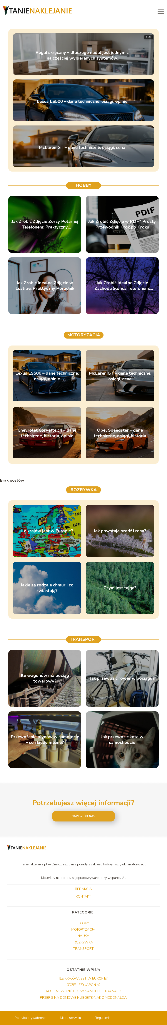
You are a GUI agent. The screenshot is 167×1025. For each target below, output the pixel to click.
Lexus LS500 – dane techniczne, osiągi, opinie (82, 101)
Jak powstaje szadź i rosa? (120, 531)
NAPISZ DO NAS (83, 816)
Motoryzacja (83, 335)
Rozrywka (83, 490)
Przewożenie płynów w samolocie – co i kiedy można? (45, 739)
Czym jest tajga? (120, 588)
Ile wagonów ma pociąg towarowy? (45, 678)
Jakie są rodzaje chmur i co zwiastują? (47, 588)
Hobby (84, 185)
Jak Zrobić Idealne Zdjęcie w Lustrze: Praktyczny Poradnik (44, 285)
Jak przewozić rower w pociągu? (122, 678)
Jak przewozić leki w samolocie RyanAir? (83, 991)
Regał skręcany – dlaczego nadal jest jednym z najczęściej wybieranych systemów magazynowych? (82, 55)
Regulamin (102, 1017)
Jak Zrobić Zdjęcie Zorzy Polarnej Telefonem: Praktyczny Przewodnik (45, 224)
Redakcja (83, 889)
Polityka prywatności (30, 1017)
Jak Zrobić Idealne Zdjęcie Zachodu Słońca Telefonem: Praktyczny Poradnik (122, 285)
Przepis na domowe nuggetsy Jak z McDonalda (83, 997)
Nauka (83, 935)
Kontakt (83, 897)
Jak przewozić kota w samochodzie (122, 739)
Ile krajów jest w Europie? (47, 531)
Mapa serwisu (70, 1017)
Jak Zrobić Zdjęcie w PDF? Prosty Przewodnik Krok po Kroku (122, 224)
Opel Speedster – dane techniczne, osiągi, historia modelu (120, 433)
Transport (83, 639)
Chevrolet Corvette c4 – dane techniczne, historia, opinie (47, 433)
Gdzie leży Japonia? (83, 984)
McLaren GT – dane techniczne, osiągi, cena (82, 147)
